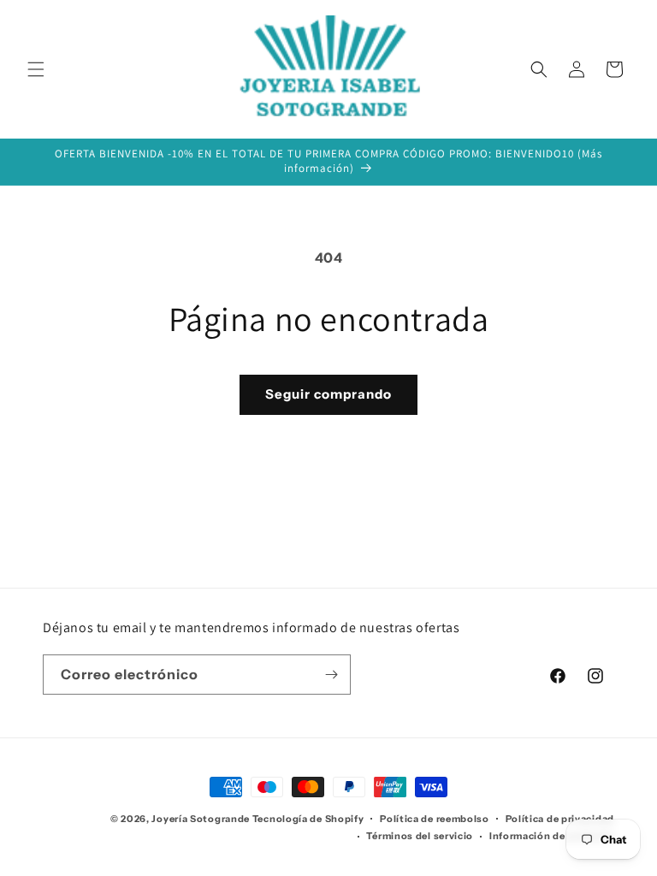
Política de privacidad (560, 819)
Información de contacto (551, 836)
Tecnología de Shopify (308, 819)
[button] (36, 69)
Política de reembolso (434, 819)
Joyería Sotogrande (200, 819)
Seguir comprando (328, 394)
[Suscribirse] (331, 674)
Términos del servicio (419, 836)
